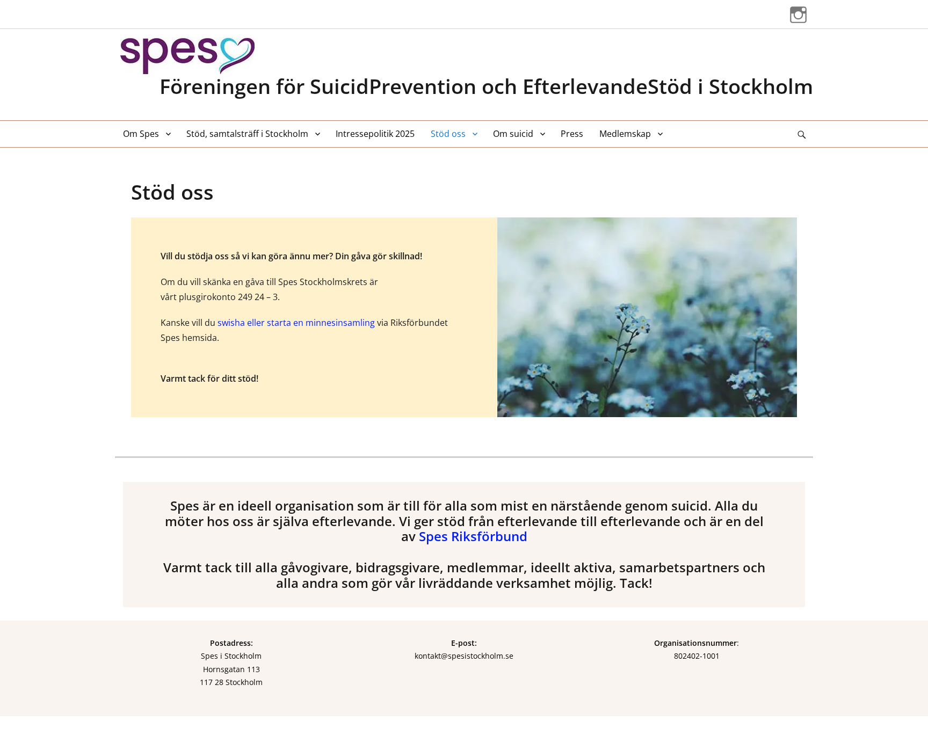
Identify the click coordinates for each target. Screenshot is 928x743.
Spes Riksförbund (473, 536)
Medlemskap (625, 134)
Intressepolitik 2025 (375, 134)
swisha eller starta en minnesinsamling (296, 323)
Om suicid (513, 134)
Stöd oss (448, 134)
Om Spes (141, 134)
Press (572, 134)
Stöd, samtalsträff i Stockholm (247, 134)
